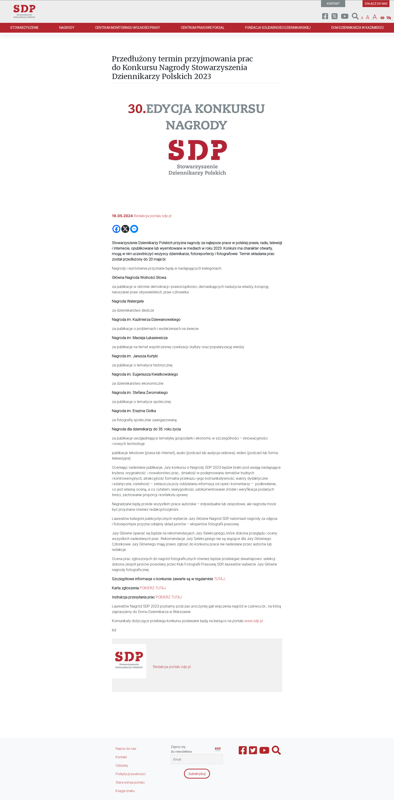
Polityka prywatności (130, 774)
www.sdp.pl (253, 621)
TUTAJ (219, 579)
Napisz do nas (126, 748)
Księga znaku (125, 791)
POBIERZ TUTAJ (153, 588)
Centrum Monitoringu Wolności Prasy (127, 27)
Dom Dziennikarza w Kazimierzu (357, 27)
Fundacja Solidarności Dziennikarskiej (278, 27)
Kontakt (121, 757)
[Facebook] (116, 229)
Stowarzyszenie (24, 27)
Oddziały (122, 765)
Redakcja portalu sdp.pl (152, 216)
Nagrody (66, 27)
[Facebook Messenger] (134, 229)
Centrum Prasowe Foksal (202, 27)
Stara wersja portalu (130, 782)
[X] (125, 229)
